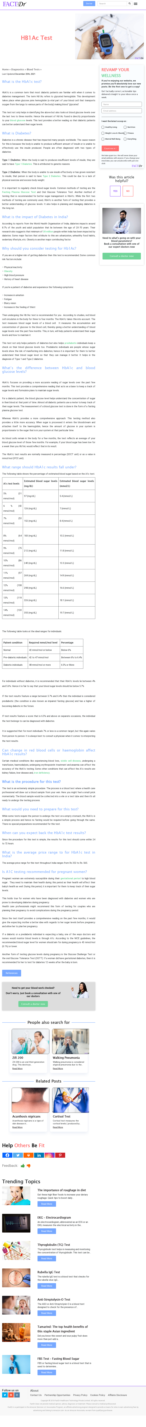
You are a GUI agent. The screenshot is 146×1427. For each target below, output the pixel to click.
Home (5, 69)
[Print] (29, 1155)
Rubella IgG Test (48, 1272)
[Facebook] (7, 1155)
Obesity (8, 271)
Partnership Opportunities (57, 1395)
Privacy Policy (80, 1395)
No (128, 191)
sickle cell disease (71, 760)
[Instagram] (50, 1155)
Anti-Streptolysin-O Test (53, 1299)
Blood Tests (33, 69)
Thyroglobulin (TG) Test (53, 1244)
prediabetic (71, 343)
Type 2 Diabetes (52, 176)
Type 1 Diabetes (23, 164)
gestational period (70, 878)
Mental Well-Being (112, 139)
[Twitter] (18, 1155)
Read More (17, 1068)
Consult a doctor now (33, 1004)
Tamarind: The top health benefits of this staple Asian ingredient (62, 1329)
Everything (131, 139)
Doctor (89, 3)
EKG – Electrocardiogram (54, 1217)
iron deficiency (42, 772)
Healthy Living (111, 127)
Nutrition (131, 127)
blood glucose (17, 120)
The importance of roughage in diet (61, 1190)
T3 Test (58, 1116)
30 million (47, 231)
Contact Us (36, 1395)
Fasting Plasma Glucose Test (19, 192)
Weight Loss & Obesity (114, 133)
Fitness (130, 133)
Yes (115, 191)
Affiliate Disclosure (117, 1395)
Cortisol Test (21, 1116)
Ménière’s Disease (65, 1057)
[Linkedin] (39, 1155)
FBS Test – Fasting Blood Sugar (58, 1358)
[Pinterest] (60, 1155)
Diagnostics (17, 69)
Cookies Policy (97, 1395)
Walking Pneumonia (25, 1057)
